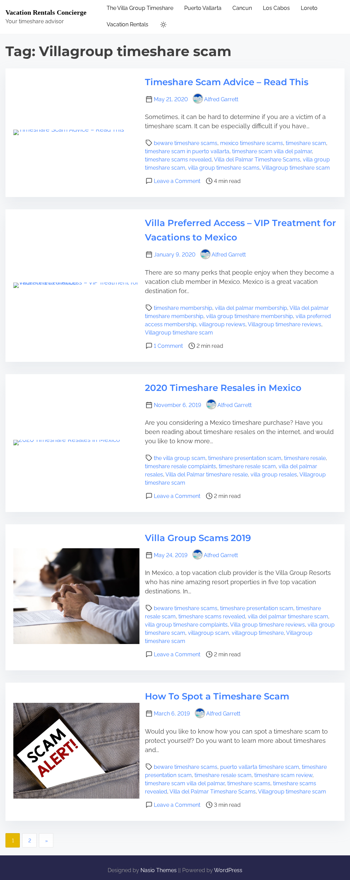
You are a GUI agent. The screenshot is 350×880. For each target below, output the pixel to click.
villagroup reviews (222, 324)
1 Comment (168, 346)
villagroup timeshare (258, 633)
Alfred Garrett (221, 99)
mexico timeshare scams (251, 143)
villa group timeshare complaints (186, 624)
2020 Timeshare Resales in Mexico (223, 387)
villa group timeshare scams (223, 168)
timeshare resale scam (247, 466)
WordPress (228, 870)
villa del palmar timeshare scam (288, 616)
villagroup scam (208, 633)
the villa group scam (179, 458)
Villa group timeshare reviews (267, 624)
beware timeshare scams (185, 143)
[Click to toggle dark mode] (163, 25)
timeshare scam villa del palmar (272, 151)
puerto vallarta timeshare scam (259, 767)
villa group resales (274, 474)
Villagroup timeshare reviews (284, 324)
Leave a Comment (177, 181)
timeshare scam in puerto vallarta (187, 151)
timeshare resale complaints (180, 466)
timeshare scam (306, 143)
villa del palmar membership (251, 308)
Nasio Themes (159, 870)
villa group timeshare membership (249, 316)
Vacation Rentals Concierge (45, 12)
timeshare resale (305, 458)
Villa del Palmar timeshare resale (206, 474)
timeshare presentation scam (244, 458)
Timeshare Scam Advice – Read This (226, 82)
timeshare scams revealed (178, 159)
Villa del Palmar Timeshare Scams (257, 159)
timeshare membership (183, 308)
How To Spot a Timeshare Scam (217, 696)
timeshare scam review (283, 775)
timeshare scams (248, 783)
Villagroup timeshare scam (296, 168)
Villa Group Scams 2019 (198, 538)
